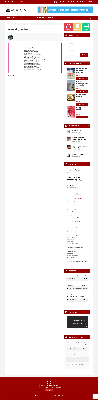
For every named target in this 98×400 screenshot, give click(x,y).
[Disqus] (35, 104)
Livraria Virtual (41, 18)
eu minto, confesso (31, 23)
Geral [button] (22, 18)
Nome (68, 40)
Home (10, 23)
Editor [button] (62, 2)
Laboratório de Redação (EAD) (76, 2)
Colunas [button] (30, 18)
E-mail (68, 47)
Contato (89, 2)
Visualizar (82, 78)
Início (8, 18)
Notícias (14, 18)
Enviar (84, 55)
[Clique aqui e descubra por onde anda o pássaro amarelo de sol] (65, 10)
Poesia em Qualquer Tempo (19, 23)
